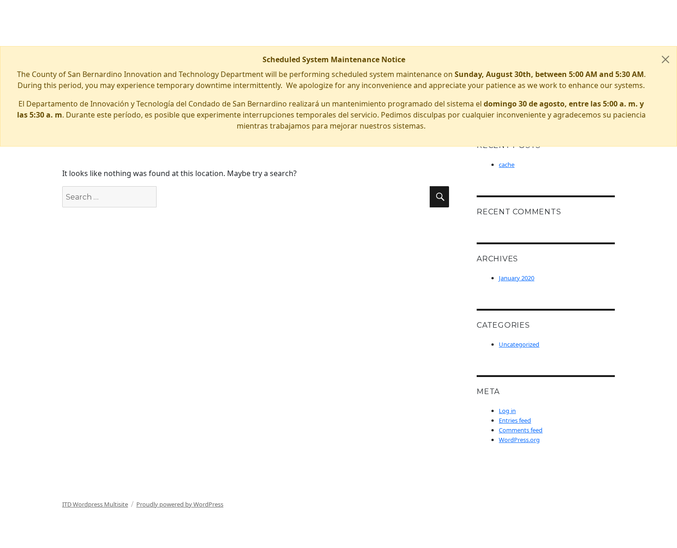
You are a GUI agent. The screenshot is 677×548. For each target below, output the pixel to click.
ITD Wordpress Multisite (95, 504)
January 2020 (516, 278)
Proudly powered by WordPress (179, 504)
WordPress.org (519, 440)
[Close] (665, 59)
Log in (507, 411)
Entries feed (515, 420)
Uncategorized (519, 344)
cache (506, 164)
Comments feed (521, 430)
